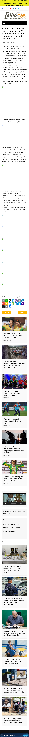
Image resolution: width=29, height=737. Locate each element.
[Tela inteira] (23, 504)
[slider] (13, 503)
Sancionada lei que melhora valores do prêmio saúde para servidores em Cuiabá (14, 633)
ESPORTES (15, 42)
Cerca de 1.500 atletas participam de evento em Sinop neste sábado (12, 661)
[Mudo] (21, 504)
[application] (14, 499)
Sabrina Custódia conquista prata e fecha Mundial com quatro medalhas (13, 478)
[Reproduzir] (5, 504)
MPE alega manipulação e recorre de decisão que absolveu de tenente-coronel (13, 721)
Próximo (21, 312)
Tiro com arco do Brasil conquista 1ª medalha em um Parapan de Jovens (13, 335)
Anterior (7, 312)
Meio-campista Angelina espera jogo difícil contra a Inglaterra (12, 421)
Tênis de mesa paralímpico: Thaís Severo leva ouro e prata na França (13, 393)
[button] (14, 499)
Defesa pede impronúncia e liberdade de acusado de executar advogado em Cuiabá (14, 690)
